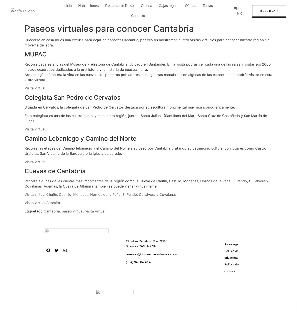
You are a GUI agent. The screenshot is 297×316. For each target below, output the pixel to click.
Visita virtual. (35, 88)
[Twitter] (56, 250)
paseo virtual (72, 211)
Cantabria (52, 211)
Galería (146, 6)
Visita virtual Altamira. (43, 203)
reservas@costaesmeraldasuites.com (152, 254)
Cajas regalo (169, 6)
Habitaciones (88, 6)
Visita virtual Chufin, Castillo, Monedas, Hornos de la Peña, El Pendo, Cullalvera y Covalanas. (101, 194)
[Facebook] (48, 250)
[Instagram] (65, 250)
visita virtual (95, 211)
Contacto (138, 16)
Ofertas (190, 6)
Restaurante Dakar (119, 6)
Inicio (67, 6)
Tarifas (208, 6)
